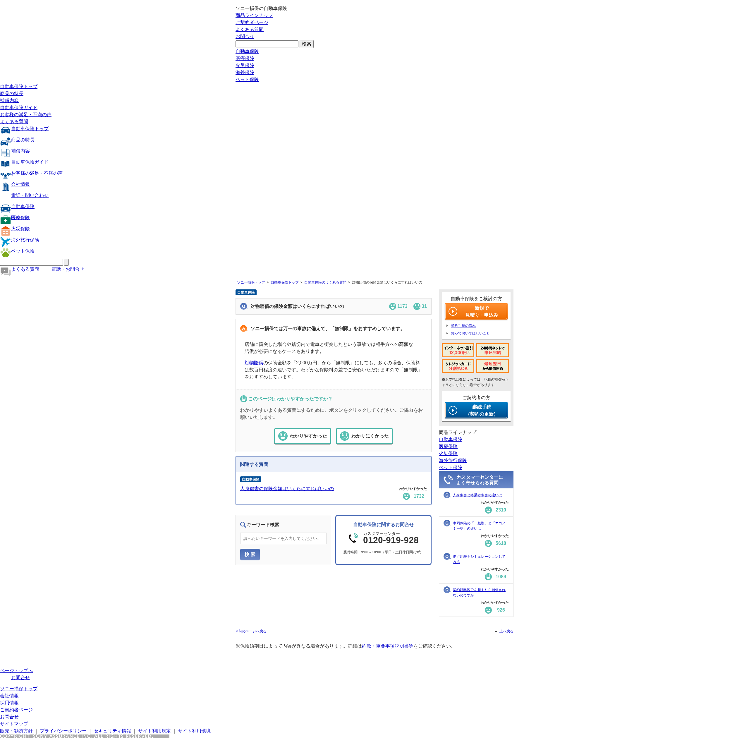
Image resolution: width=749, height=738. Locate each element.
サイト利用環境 (194, 730)
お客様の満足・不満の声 (25, 114)
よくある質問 (250, 29)
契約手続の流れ (463, 326)
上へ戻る (506, 631)
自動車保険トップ (18, 86)
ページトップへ (16, 670)
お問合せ (245, 36)
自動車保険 (247, 51)
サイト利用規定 (154, 730)
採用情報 (9, 702)
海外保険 (245, 72)
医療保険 (245, 58)
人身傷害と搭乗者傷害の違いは (477, 495)
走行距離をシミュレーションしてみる (479, 559)
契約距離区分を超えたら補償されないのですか (479, 592)
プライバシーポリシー (63, 730)
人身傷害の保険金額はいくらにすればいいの (287, 488)
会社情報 (20, 184)
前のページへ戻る (252, 631)
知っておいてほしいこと (470, 333)
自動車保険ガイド (18, 107)
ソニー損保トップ (251, 282)
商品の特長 (11, 93)
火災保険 (245, 65)
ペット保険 (247, 79)
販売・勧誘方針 (16, 730)
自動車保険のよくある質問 (325, 282)
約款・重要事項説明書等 (387, 645)
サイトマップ (14, 723)
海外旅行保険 (25, 239)
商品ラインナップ (254, 15)
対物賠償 (254, 362)
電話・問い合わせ (30, 195)
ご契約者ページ (252, 22)
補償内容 (9, 100)
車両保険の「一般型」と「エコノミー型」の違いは (479, 526)
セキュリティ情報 (112, 730)
